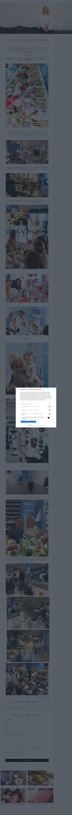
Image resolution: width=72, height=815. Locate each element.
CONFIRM (28, 421)
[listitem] (36, 404)
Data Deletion (30, 425)
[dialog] (36, 407)
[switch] (49, 406)
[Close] (54, 390)
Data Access (36, 425)
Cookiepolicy (42, 425)
